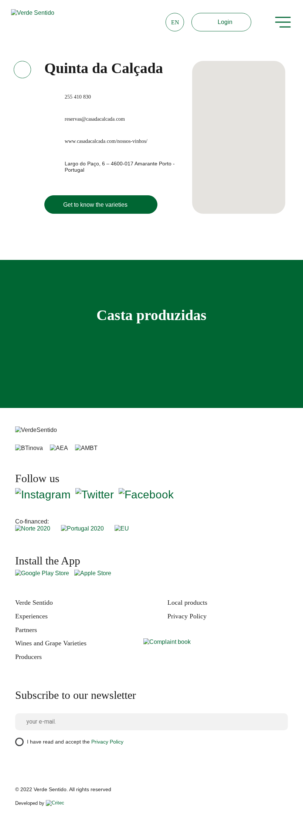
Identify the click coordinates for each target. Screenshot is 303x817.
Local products (187, 602)
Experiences (31, 616)
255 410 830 (78, 97)
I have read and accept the (75, 741)
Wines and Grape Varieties (50, 643)
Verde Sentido (34, 602)
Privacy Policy (187, 616)
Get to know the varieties (95, 205)
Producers (28, 656)
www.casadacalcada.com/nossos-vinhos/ (106, 141)
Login (225, 22)
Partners (26, 630)
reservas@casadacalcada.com (95, 119)
